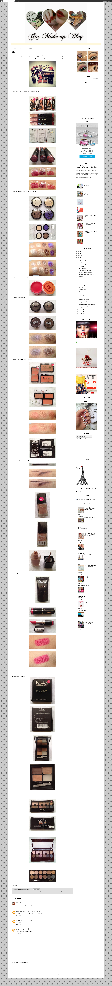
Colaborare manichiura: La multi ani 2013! (87, 260)
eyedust (19, 297)
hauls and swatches (93, 171)
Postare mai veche (68, 960)
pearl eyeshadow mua (19, 892)
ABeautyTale (19, 903)
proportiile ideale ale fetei (86, 177)
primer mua (25, 892)
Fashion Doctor (81, 506)
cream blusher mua (25, 891)
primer (22, 573)
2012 (79, 257)
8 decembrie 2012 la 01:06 (35, 911)
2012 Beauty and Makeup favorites (85, 272)
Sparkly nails (86, 544)
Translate (86, 438)
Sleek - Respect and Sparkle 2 (84, 278)
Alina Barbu (80, 516)
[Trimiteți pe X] (36, 889)
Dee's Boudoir (81, 553)
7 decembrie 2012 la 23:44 (27, 902)
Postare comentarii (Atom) (23, 962)
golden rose (87, 166)
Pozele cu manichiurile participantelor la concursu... (86, 306)
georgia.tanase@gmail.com (21, 911)
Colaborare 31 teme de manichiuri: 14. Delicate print (90, 224)
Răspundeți (18, 907)
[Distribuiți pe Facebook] (38, 889)
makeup (54, 891)
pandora (77, 171)
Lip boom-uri (16, 91)
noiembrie (81, 309)
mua (63, 891)
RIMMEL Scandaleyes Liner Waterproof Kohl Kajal (88, 301)
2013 (79, 255)
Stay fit (80, 291)
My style (80, 262)
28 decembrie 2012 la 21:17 (35, 929)
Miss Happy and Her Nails (83, 585)
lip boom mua (38, 891)
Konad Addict (81, 542)
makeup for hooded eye (80, 176)
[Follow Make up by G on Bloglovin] (82, 484)
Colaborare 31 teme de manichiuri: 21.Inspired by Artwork (90, 216)
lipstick (16, 604)
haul (34, 891)
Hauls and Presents (82, 264)
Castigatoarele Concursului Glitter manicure (87, 304)
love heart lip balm (21, 277)
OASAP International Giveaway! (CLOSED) (90, 184)
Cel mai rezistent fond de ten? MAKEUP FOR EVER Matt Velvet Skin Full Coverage (90, 534)
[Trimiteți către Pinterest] (39, 889)
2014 (79, 253)
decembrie (81, 259)
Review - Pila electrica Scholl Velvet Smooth (90, 612)
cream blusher (21, 359)
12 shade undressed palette (26, 798)
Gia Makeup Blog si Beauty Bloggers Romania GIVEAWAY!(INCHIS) (90, 193)
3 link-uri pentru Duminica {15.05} (89, 601)
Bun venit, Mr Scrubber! (89, 554)
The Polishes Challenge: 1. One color (90, 200)
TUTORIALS (62, 44)
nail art (86, 169)
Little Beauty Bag (81, 596)
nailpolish (88, 170)
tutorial (94, 170)
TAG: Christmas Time (83, 268)
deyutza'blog (80, 575)
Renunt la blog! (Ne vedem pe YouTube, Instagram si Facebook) (90, 566)
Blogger (58, 974)
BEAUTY (49, 44)
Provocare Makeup (82, 283)
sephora (82, 174)
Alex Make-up (81, 532)
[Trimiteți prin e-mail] (33, 889)
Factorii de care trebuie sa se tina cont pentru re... (88, 280)
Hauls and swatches (82, 281)
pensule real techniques (80, 173)
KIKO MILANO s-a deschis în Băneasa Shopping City (90, 518)
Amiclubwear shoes (88, 239)
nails (14, 892)
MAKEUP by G (89, 173)
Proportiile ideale (82, 266)
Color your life (87, 207)
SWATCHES (79, 169)
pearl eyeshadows (27, 191)
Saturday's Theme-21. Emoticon (88, 576)
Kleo (79, 564)
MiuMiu (79, 527)
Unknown (18, 920)
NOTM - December (82, 287)
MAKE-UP (42, 44)
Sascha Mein (80, 621)
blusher (29, 359)
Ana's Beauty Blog (82, 610)
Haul (79, 297)
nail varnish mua (67, 891)
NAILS (35, 44)
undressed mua (33, 892)
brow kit (24, 676)
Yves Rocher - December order (85, 285)
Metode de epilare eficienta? (83, 528)
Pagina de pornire (42, 960)
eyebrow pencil (27, 460)
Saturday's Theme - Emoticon (90, 586)
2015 (79, 251)
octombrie (81, 311)
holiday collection (84, 171)
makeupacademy (59, 891)
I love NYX (81, 276)
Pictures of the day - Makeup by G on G (86, 274)
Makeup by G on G (82, 289)
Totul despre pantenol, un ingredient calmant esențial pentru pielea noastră (89, 508)
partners (88, 167)
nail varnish (17, 489)
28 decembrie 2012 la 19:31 (26, 920)
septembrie (81, 313)
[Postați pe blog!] (35, 889)
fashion (94, 167)
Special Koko (80, 600)
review (29, 892)
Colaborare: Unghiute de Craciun (85, 270)
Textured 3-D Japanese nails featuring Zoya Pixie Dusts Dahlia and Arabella (89, 624)
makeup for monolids (88, 176)
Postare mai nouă (16, 960)
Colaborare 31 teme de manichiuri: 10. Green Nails (90, 232)
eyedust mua (31, 891)
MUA (22, 55)
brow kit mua (18, 891)
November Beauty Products (84, 299)
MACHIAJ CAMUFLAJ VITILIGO (91, 174)
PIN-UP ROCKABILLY (73, 44)
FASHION (55, 44)
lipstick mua (43, 891)
